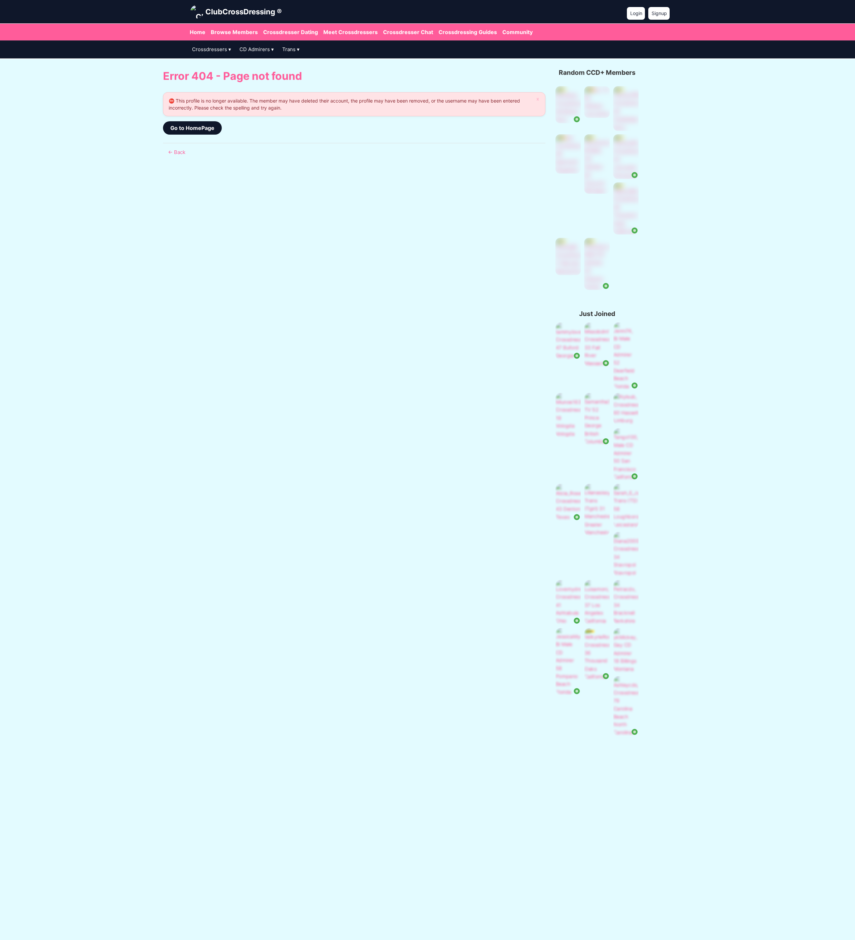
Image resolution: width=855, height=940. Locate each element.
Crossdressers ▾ (211, 49)
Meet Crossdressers (350, 32)
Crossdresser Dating (290, 32)
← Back (176, 152)
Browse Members (234, 32)
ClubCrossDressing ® (243, 11)
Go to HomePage (192, 128)
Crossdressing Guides (468, 32)
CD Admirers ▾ (256, 49)
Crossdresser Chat (408, 32)
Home (197, 32)
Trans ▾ (291, 49)
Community (517, 32)
